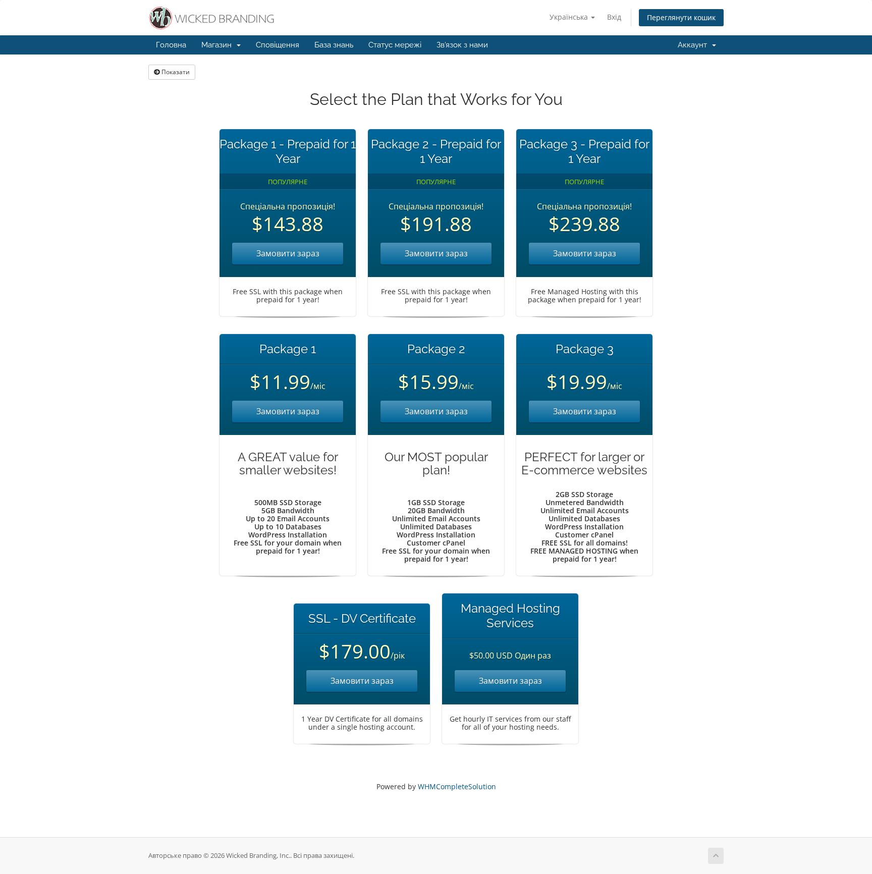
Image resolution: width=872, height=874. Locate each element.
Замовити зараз (287, 253)
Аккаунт (694, 44)
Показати (175, 72)
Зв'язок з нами (462, 44)
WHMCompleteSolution (457, 786)
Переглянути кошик (681, 17)
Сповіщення (277, 44)
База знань (333, 44)
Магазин (218, 44)
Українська (570, 17)
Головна (171, 44)
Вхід (614, 17)
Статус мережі (394, 44)
